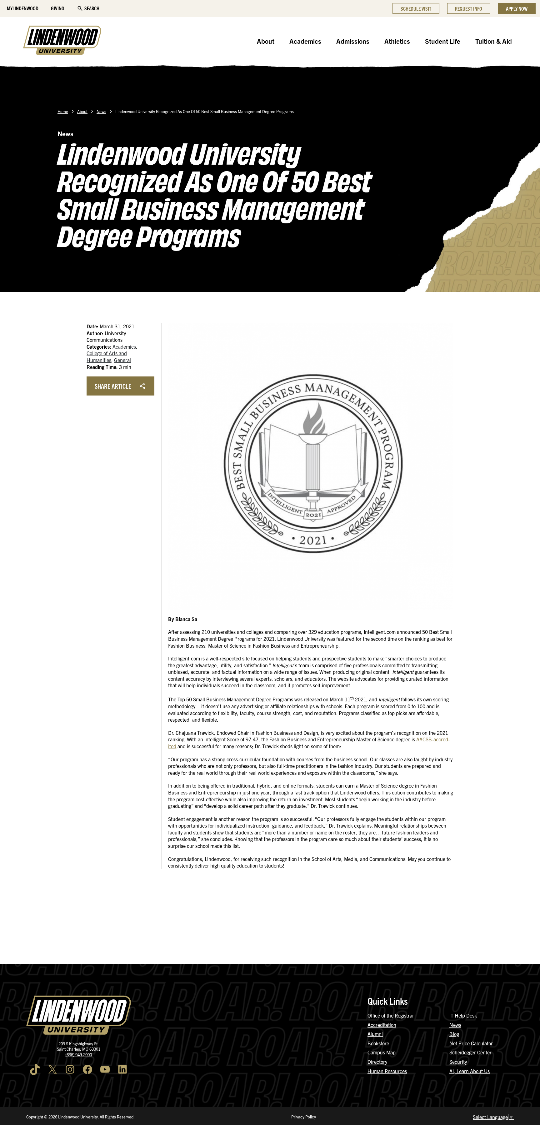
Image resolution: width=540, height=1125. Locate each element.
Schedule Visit (416, 8)
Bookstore (378, 1043)
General (122, 360)
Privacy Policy (303, 1116)
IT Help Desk (463, 1015)
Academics (305, 41)
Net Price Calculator (471, 1043)
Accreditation (382, 1025)
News (101, 111)
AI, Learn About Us (469, 1071)
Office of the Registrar (391, 1015)
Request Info (468, 8)
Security (458, 1061)
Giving (57, 8)
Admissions (352, 41)
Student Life (442, 41)
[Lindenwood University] (62, 41)
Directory (377, 1061)
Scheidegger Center (470, 1052)
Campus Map (382, 1052)
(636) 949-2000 (78, 1054)
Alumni (375, 1034)
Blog (454, 1034)
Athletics (397, 41)
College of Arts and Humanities (107, 356)
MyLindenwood (22, 8)
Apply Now (517, 8)
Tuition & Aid (493, 41)
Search (91, 8)
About (265, 41)
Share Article (113, 386)
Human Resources (387, 1071)
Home (63, 111)
